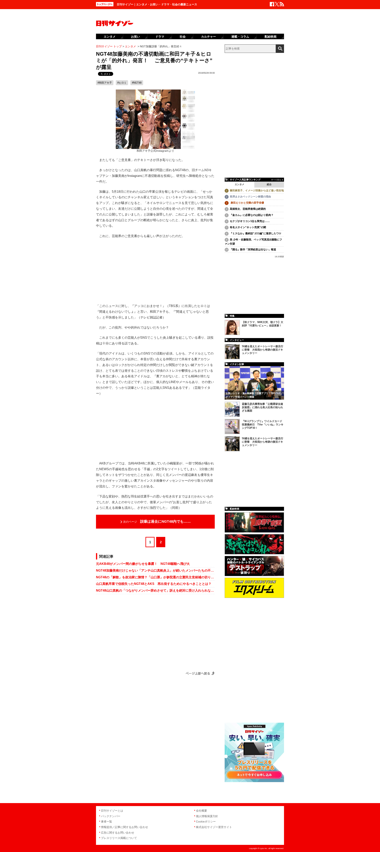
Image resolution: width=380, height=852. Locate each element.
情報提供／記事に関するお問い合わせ (124, 827)
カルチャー (208, 36)
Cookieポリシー (206, 821)
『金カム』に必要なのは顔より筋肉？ (252, 214)
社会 (183, 36)
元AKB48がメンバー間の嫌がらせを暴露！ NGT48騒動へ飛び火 (143, 563)
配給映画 (270, 36)
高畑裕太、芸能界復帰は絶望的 (248, 208)
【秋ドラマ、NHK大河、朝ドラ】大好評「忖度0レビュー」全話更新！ (262, 324)
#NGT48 (137, 82)
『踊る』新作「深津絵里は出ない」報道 (253, 249)
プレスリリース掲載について (119, 838)
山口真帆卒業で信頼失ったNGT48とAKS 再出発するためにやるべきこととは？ (153, 583)
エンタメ (239, 184)
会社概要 (201, 810)
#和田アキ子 (105, 82)
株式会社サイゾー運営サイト (214, 827)
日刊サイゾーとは (112, 810)
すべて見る (276, 180)
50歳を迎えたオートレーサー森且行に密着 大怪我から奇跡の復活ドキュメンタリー (262, 350)
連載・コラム (240, 36)
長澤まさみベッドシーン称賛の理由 (250, 196)
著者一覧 (106, 821)
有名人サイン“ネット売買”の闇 (248, 227)
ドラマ (159, 36)
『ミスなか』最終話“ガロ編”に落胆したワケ (255, 233)
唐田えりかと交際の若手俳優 (247, 202)
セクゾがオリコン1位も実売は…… (250, 221)
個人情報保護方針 (207, 816)
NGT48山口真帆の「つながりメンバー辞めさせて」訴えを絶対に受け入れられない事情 (155, 590)
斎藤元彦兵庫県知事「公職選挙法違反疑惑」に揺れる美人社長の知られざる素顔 (262, 407)
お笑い (135, 36)
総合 (269, 184)
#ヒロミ (121, 82)
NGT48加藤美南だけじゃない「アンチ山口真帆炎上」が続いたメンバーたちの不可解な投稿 (155, 570)
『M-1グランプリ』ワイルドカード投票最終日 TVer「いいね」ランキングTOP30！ (262, 424)
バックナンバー (110, 816)
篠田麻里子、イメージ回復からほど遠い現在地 (257, 190)
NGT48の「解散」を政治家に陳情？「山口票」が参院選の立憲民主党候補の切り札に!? (155, 577)
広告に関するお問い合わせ (117, 832)
